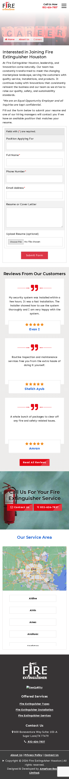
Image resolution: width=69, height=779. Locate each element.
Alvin (33, 610)
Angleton (33, 645)
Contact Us (21, 507)
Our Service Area (34, 537)
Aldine (33, 598)
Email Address (15, 187)
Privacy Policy (33, 755)
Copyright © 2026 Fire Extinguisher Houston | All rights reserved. (35, 762)
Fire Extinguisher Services (34, 715)
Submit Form (34, 255)
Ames (32, 622)
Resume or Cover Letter (21, 204)
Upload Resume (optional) (22, 233)
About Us (24, 39)
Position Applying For (20, 138)
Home (11, 39)
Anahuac (32, 634)
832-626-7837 (49, 7)
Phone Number (16, 171)
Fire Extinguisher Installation (34, 709)
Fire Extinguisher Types (34, 703)
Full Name (13, 155)
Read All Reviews (34, 462)
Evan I (34, 329)
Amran (34, 448)
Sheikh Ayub (34, 389)
